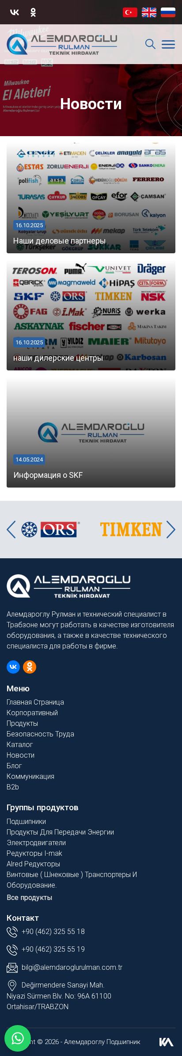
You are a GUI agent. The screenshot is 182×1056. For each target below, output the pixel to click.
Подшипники (26, 821)
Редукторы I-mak (34, 853)
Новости (20, 755)
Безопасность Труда (40, 734)
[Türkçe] (130, 12)
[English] (149, 12)
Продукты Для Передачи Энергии (60, 832)
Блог (14, 766)
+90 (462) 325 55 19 (52, 949)
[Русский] (168, 12)
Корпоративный (32, 713)
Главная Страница (35, 702)
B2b (13, 787)
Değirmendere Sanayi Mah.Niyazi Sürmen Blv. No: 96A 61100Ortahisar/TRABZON (59, 996)
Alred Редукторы (33, 864)
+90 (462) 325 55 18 (52, 931)
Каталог (20, 744)
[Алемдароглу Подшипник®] (62, 44)
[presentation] (11, 529)
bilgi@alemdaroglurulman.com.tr (72, 967)
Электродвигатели (36, 843)
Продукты (22, 723)
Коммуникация (30, 776)
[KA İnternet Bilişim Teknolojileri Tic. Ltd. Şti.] (166, 1041)
